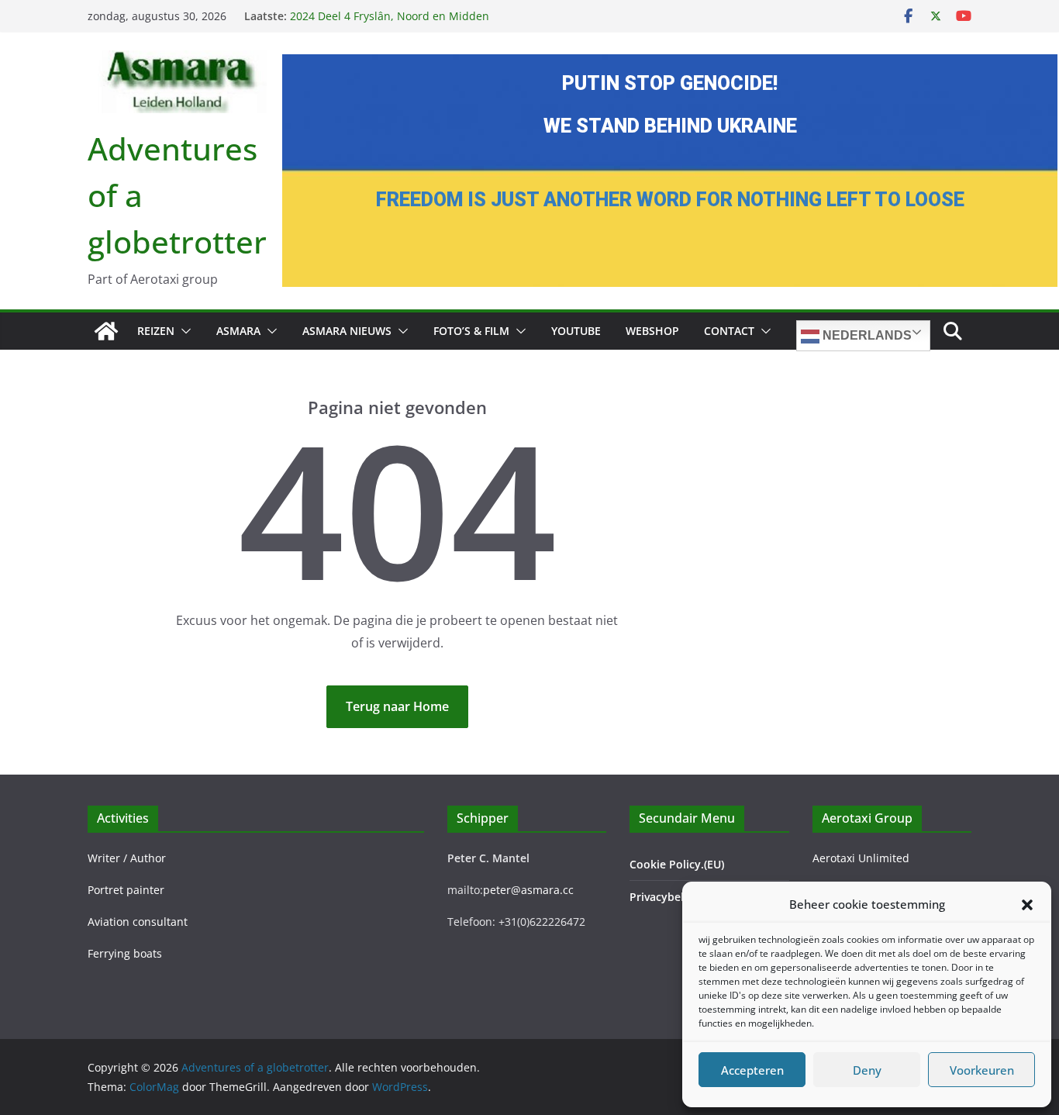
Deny (867, 1070)
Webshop (652, 330)
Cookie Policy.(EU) (677, 864)
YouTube (576, 330)
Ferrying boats (125, 953)
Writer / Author (127, 858)
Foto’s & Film (471, 330)
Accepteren (752, 1070)
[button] (1027, 905)
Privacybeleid (665, 896)
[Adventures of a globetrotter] (106, 331)
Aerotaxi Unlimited (860, 858)
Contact (729, 330)
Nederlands (865, 335)
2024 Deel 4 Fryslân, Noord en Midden (389, 19)
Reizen (155, 330)
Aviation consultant (138, 921)
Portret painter (126, 889)
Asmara (238, 330)
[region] (669, 170)
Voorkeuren (982, 1070)
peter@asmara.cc (528, 889)
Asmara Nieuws (347, 330)
